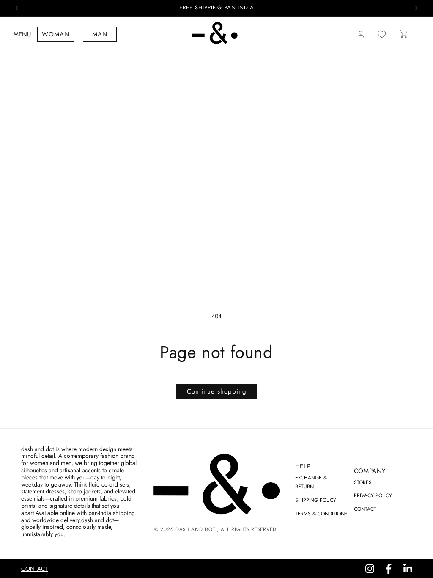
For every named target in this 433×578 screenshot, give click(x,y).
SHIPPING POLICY (315, 500)
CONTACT (365, 509)
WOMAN (56, 34)
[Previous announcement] (16, 8)
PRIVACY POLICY (373, 495)
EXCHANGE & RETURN (311, 482)
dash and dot (195, 529)
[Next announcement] (416, 8)
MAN (100, 34)
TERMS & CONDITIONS (321, 513)
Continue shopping (217, 391)
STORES (363, 482)
